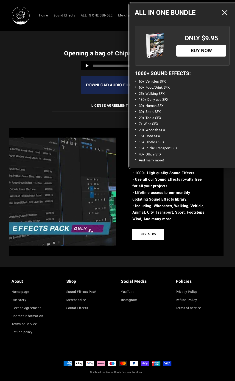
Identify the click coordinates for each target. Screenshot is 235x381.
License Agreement (26, 308)
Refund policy (22, 332)
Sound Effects (77, 308)
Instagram (129, 300)
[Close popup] (225, 13)
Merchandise (76, 300)
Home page (20, 292)
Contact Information (27, 316)
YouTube (127, 292)
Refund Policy (186, 300)
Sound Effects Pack (81, 292)
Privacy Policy (186, 292)
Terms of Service (24, 324)
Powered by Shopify (133, 372)
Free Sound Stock (110, 372)
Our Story (18, 300)
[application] (117, 65)
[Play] (87, 65)
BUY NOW (148, 234)
